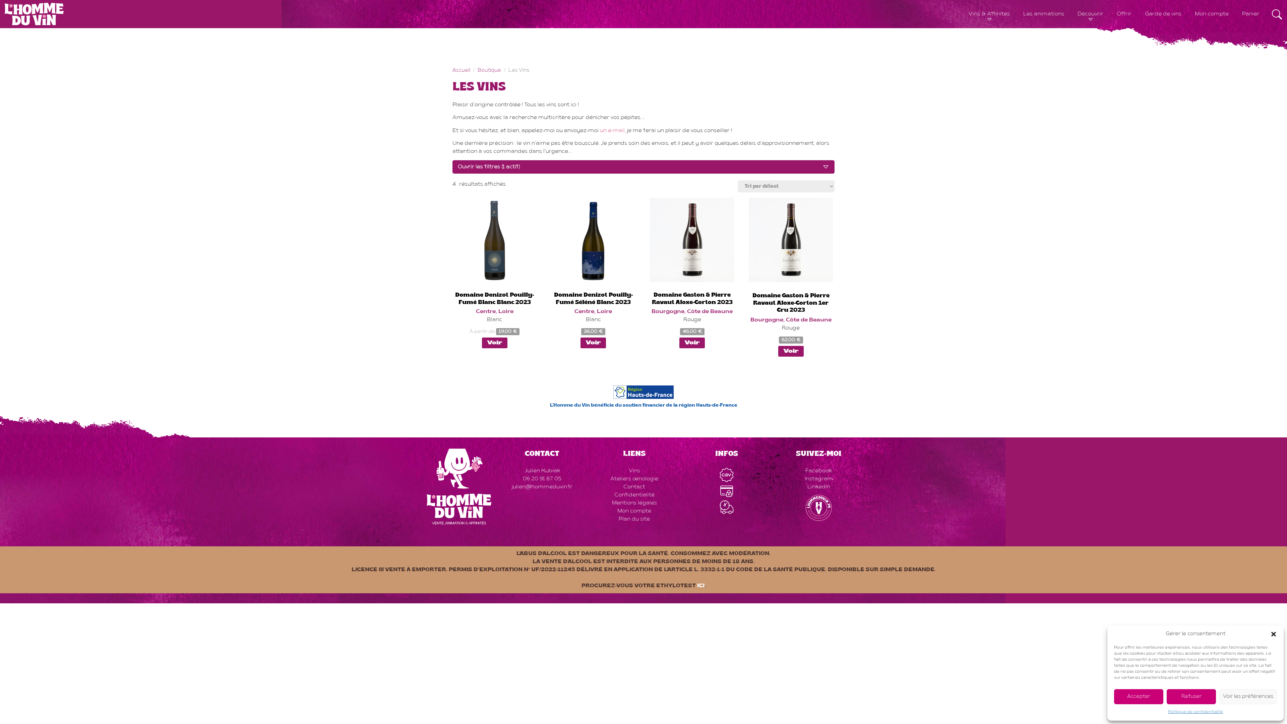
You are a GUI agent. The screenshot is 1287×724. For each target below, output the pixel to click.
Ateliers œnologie (634, 479)
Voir (494, 343)
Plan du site (634, 519)
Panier (1251, 14)
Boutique (489, 70)
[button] (1273, 634)
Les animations (1043, 14)
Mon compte (1212, 14)
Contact (634, 487)
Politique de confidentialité (1195, 712)
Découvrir (1090, 14)
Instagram (819, 479)
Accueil (461, 70)
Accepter (1138, 696)
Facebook (818, 471)
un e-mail (612, 130)
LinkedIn (818, 487)
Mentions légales (634, 503)
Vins (634, 471)
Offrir (1124, 14)
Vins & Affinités (989, 14)
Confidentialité (634, 495)
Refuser (1191, 696)
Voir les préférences (1248, 696)
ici (700, 586)
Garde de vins (1163, 14)
